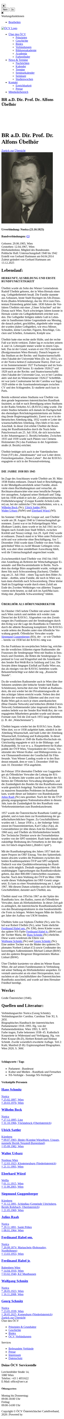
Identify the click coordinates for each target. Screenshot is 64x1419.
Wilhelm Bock (9, 507)
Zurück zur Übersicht (13, 150)
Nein (5, 9)
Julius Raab (8, 796)
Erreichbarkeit (23, 85)
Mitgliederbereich (18, 91)
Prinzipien (21, 37)
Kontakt (13, 82)
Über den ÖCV (17, 34)
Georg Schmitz (42, 941)
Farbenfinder (23, 56)
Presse (19, 88)
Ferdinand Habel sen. (13, 928)
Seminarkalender (25, 72)
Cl (27, 236)
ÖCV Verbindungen (20, 1336)
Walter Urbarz (9, 510)
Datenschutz (15, 1358)
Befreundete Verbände (21, 1348)
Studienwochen (24, 79)
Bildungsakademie (26, 50)
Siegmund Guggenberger (15, 636)
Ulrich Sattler (33, 507)
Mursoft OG (30, 1414)
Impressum (15, 1354)
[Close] (3, 6)
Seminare (21, 75)
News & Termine (18, 59)
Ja (12, 9)
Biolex (19, 43)
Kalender (21, 66)
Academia (21, 53)
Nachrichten (22, 63)
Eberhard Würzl (41, 510)
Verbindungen (23, 47)
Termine (20, 69)
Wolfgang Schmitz (12, 941)
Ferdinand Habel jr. (37, 931)
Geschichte (22, 40)
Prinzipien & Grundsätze (22, 1326)
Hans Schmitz (35, 934)
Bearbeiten (15, 22)
